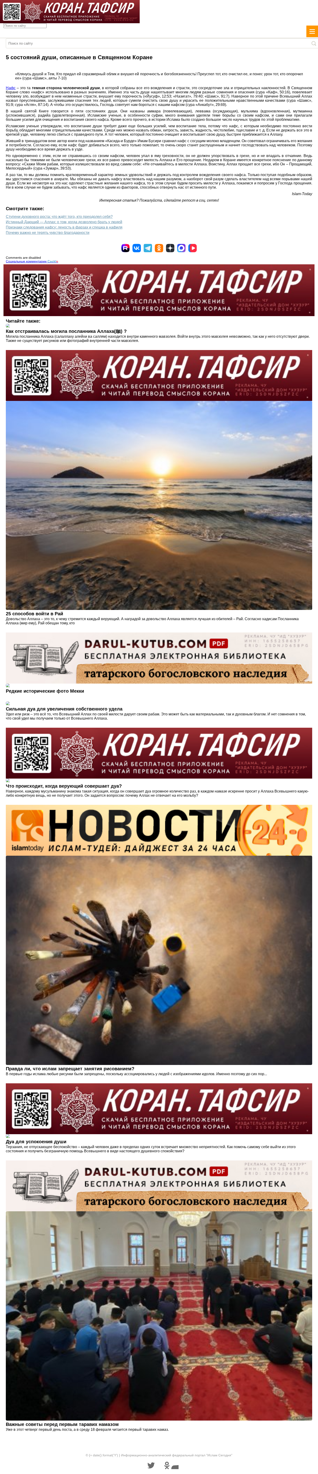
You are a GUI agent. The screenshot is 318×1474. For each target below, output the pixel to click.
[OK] (159, 248)
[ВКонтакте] (136, 248)
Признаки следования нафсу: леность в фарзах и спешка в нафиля (64, 227)
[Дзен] (170, 248)
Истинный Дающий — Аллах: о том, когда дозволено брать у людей (64, 222)
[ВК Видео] (192, 248)
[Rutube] (125, 248)
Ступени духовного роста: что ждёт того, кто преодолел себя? (59, 217)
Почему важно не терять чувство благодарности (47, 233)
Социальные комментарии (32, 261)
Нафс (11, 88)
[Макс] (181, 248)
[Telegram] (148, 248)
